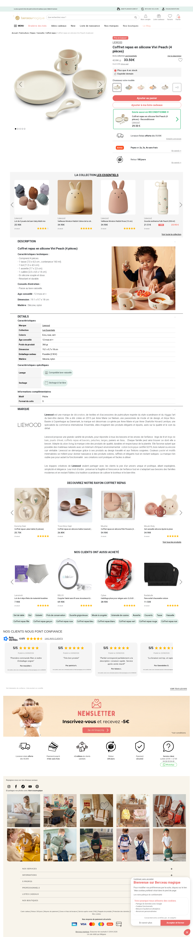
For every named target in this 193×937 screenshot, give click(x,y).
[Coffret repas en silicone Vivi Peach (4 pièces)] (117, 87)
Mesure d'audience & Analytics (148, 909)
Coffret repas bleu (85, 621)
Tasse (159, 615)
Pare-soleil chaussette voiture (156, 598)
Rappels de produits (105, 911)
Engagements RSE (172, 9)
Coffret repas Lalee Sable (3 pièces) (29, 529)
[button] (187, 932)
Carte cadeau (25, 911)
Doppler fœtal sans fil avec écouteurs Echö (75, 598)
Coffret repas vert (127, 621)
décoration (79, 414)
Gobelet (38, 615)
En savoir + (176, 151)
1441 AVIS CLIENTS (54, 638)
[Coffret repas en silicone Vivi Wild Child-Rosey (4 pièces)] (141, 87)
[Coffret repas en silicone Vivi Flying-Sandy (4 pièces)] (129, 87)
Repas (32, 33)
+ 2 (177, 87)
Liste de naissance (90, 26)
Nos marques (111, 26)
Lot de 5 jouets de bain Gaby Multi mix (29, 221)
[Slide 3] (22, 129)
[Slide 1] (18, 129)
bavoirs (86, 440)
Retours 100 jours (152, 9)
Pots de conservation (55, 615)
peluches (95, 440)
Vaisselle (40, 33)
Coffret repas (51, 33)
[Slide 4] (24, 129)
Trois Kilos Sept (65, 526)
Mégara (103, 934)
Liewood (18, 218)
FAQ (95, 911)
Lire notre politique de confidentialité (148, 895)
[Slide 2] (20, 129)
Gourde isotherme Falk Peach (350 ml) (159, 221)
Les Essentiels (131, 56)
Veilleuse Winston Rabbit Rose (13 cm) (117, 221)
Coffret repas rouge (148, 621)
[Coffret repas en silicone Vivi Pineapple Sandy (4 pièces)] (153, 87)
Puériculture (24, 33)
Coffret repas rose (64, 621)
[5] (43, 228)
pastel (162, 450)
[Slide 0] (15, 129)
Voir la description (174, 56)
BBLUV (61, 595)
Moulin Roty (149, 526)
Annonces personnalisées (146, 911)
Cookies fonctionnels (144, 906)
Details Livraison (173, 139)
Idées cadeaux (58, 26)
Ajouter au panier (147, 98)
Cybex (103, 595)
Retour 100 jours (37, 911)
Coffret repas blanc (106, 621)
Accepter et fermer (175, 923)
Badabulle (148, 595)
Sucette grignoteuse (79, 615)
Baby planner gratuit (129, 9)
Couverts (149, 615)
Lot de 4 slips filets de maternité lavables (31, 598)
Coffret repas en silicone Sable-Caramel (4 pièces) (78, 529)
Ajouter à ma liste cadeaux (146, 105)
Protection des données (121, 911)
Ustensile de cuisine (120, 615)
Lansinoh (18, 595)
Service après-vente (85, 911)
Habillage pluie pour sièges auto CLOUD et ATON (121, 598)
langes (104, 440)
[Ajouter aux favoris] (180, 60)
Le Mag (147, 26)
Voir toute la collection (171, 234)
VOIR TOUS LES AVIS (178, 689)
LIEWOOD (117, 42)
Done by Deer (20, 526)
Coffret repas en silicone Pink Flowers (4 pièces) (120, 529)
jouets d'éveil (56, 440)
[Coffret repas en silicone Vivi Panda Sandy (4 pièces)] (165, 87)
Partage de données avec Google (149, 904)
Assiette (136, 615)
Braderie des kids (37, 26)
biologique (133, 447)
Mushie (104, 526)
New (73, 26)
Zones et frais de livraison (68, 911)
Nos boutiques (130, 26)
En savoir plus (145, 923)
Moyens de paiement (51, 911)
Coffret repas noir (169, 621)
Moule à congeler (99, 615)
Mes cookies (96, 914)
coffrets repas (71, 440)
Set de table (19, 615)
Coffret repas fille (21, 621)
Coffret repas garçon (42, 621)
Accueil (15, 33)
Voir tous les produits (172, 542)
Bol (30, 615)
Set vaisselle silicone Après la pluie (158, 529)
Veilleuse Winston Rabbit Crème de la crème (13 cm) (79, 221)
